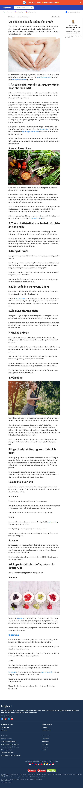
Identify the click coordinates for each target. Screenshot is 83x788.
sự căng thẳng (20, 298)
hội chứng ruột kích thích (30, 131)
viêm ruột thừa (36, 218)
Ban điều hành (46, 741)
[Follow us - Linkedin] (9, 719)
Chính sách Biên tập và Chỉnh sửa (10, 744)
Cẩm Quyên (71, 36)
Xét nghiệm (20, 12)
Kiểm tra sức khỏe (47, 724)
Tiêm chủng (9, 12)
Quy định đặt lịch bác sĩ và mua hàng (11, 755)
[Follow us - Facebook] (2, 719)
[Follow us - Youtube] (12, 719)
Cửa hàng (4, 730)
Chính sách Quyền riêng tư (8, 741)
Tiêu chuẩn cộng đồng (7, 752)
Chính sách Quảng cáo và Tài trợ (10, 747)
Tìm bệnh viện (5, 727)
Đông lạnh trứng (32, 12)
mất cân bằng (43, 129)
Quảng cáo (45, 747)
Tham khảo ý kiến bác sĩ (74, 12)
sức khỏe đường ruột (44, 77)
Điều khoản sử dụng (6, 738)
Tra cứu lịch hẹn (46, 730)
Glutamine (13, 635)
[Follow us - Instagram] (5, 719)
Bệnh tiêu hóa (11, 16)
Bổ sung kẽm (12, 672)
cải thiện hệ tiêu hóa (19, 79)
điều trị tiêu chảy (47, 672)
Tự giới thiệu (45, 738)
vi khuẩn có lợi (21, 618)
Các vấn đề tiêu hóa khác (24, 16)
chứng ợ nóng (52, 522)
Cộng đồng (45, 727)
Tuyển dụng (45, 744)
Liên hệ (44, 749)
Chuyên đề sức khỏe (7, 724)
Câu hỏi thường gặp (6, 749)
